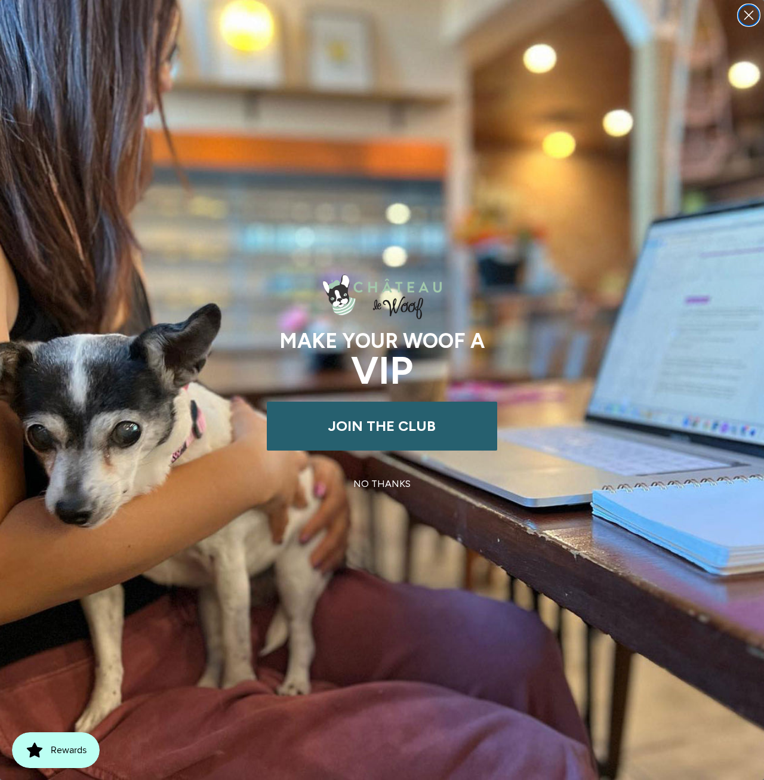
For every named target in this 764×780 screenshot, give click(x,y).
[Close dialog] (748, 15)
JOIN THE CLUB (382, 425)
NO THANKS (382, 483)
